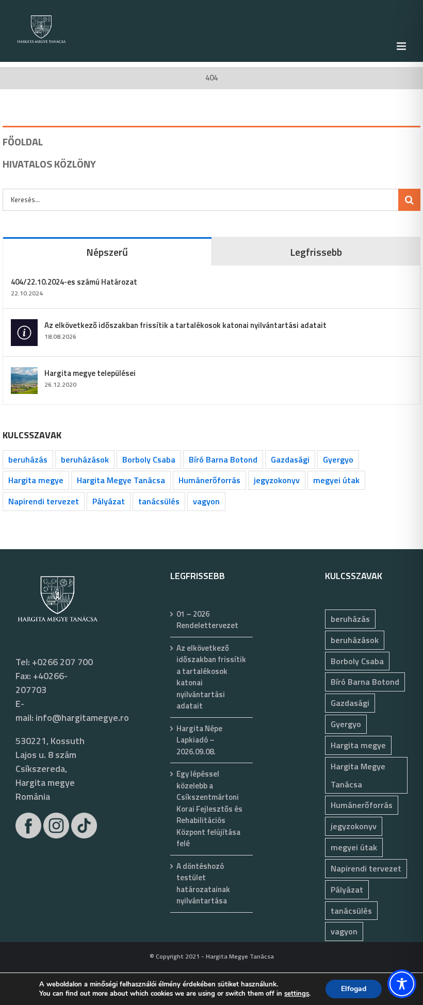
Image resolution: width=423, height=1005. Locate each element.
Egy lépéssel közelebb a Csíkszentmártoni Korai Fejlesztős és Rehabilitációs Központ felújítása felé (209, 808)
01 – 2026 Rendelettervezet (207, 620)
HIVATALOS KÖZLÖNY (49, 164)
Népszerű (107, 252)
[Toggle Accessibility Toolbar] (401, 983)
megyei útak (336, 480)
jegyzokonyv (277, 480)
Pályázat (108, 501)
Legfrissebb (316, 252)
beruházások (85, 459)
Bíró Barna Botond (223, 459)
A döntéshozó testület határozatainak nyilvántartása (203, 884)
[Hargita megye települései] (24, 374)
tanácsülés (159, 501)
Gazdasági (290, 459)
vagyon (206, 501)
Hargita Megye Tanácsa (121, 480)
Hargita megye (35, 480)
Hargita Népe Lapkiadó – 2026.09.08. (199, 740)
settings (296, 993)
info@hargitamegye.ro (82, 717)
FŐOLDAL (23, 142)
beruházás (27, 459)
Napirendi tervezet (43, 501)
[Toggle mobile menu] (402, 46)
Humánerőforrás (209, 480)
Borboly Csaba (148, 459)
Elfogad (353, 989)
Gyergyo (338, 459)
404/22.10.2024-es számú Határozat (74, 282)
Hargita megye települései (90, 373)
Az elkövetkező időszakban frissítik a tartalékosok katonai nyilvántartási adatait (185, 325)
